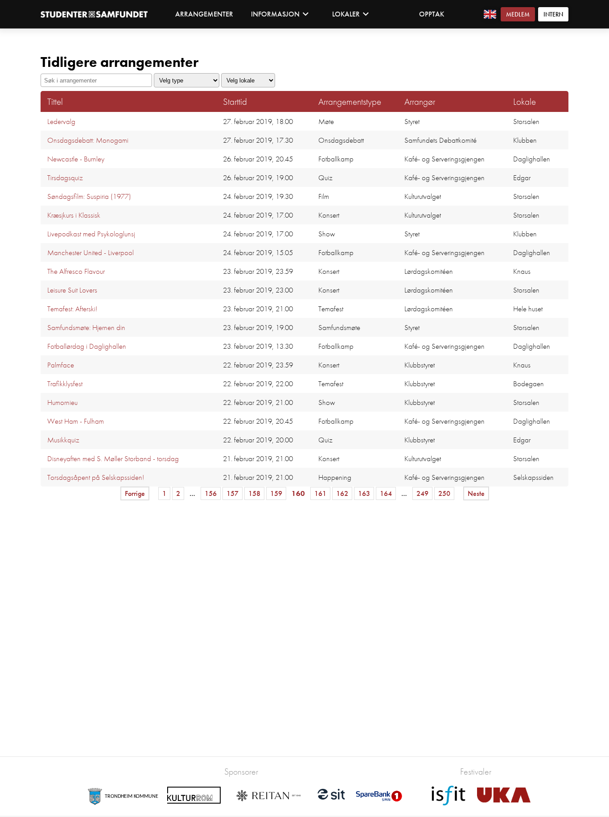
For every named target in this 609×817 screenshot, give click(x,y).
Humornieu (62, 402)
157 (232, 493)
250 (444, 493)
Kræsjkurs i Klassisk (73, 215)
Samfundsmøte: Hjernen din (86, 327)
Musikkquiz (63, 440)
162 (342, 493)
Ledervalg (61, 121)
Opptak (431, 14)
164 (386, 493)
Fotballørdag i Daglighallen (86, 346)
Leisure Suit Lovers (72, 290)
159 (276, 493)
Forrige (135, 493)
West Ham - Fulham (75, 421)
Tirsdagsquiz (65, 177)
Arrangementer (204, 14)
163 (364, 493)
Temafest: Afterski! (72, 309)
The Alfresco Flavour (76, 271)
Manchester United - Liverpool (90, 252)
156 (211, 493)
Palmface (60, 365)
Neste (476, 493)
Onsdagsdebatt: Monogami (87, 140)
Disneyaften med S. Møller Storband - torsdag (113, 458)
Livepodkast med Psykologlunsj (91, 234)
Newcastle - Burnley (75, 159)
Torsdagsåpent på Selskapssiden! (95, 477)
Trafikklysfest (64, 383)
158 (254, 493)
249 (422, 493)
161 (320, 493)
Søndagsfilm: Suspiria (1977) (89, 196)
